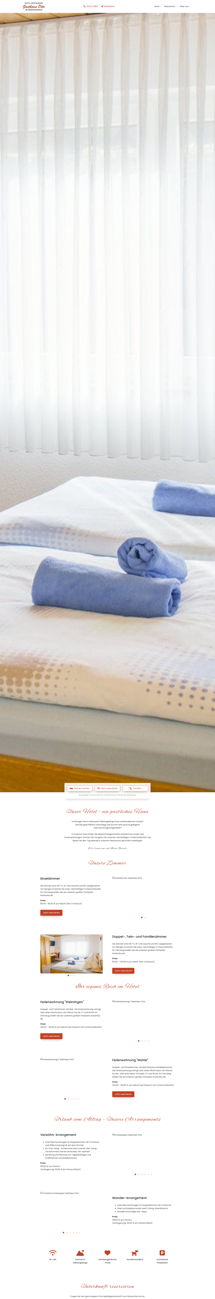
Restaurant (169, 6)
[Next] (171, 896)
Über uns (184, 6)
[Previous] (115, 896)
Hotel (156, 6)
